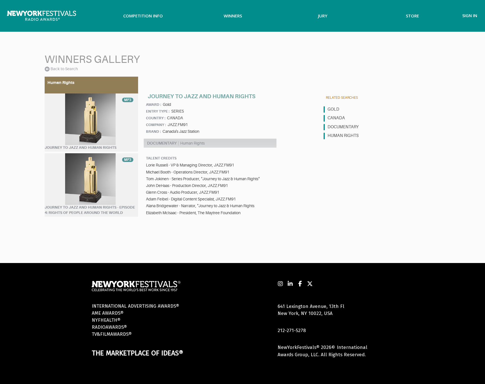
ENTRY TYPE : (158, 111)
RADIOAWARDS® (109, 327)
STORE (412, 16)
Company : (156, 125)
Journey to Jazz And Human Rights (80, 147)
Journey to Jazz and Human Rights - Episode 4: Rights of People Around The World (90, 210)
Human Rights (343, 135)
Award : (153, 104)
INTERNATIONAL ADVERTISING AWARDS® (135, 306)
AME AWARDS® (107, 313)
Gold (333, 109)
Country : (155, 118)
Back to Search (64, 69)
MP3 (127, 100)
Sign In (469, 15)
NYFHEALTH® (106, 320)
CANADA (336, 118)
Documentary (343, 127)
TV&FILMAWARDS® (112, 334)
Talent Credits (161, 158)
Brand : (153, 131)
